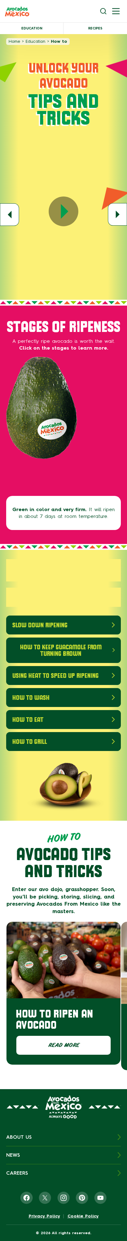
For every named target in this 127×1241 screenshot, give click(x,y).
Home (14, 41)
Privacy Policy (44, 1216)
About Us (19, 1137)
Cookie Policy (83, 1216)
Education (31, 28)
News (13, 1155)
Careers (17, 1173)
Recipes (95, 28)
